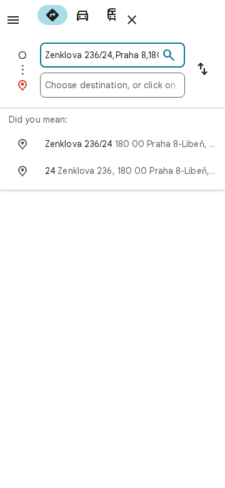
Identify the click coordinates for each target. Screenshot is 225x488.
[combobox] (102, 55)
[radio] (53, 15)
